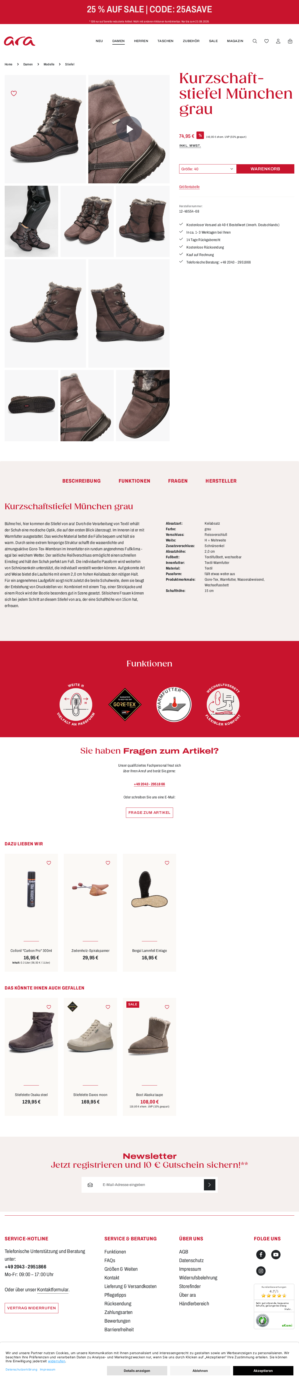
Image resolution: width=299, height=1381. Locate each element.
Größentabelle (189, 187)
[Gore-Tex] (125, 704)
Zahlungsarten (118, 1312)
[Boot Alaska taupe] (149, 1033)
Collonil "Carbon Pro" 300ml (31, 951)
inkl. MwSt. (190, 145)
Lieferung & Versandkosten (130, 1286)
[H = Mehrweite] (76, 704)
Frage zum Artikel (149, 813)
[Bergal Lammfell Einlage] (149, 889)
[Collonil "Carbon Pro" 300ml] (31, 889)
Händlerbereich (194, 1303)
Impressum (190, 1269)
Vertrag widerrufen (31, 1308)
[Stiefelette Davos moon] (90, 1033)
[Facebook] (261, 1254)
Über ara (187, 1295)
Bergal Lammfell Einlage (149, 951)
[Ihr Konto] (278, 41)
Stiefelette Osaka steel (31, 1095)
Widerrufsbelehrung (198, 1278)
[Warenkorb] (290, 41)
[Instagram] (261, 1271)
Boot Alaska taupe (149, 1095)
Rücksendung (117, 1303)
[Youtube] (276, 1254)
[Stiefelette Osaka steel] (31, 1033)
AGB (184, 1252)
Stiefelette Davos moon (90, 1095)
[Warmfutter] (174, 704)
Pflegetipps (115, 1295)
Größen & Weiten (121, 1269)
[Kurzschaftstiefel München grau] (45, 129)
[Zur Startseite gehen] (19, 41)
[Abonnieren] (209, 1185)
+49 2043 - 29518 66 (149, 784)
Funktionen (115, 1252)
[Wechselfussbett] (223, 704)
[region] (87, 258)
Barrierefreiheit (119, 1329)
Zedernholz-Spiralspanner (90, 951)
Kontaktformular (52, 1289)
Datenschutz (191, 1260)
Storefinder (190, 1286)
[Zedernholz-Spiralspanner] (90, 889)
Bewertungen (117, 1321)
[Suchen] (255, 41)
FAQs (109, 1260)
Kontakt (111, 1278)
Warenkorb (265, 169)
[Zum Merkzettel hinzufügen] (14, 93)
